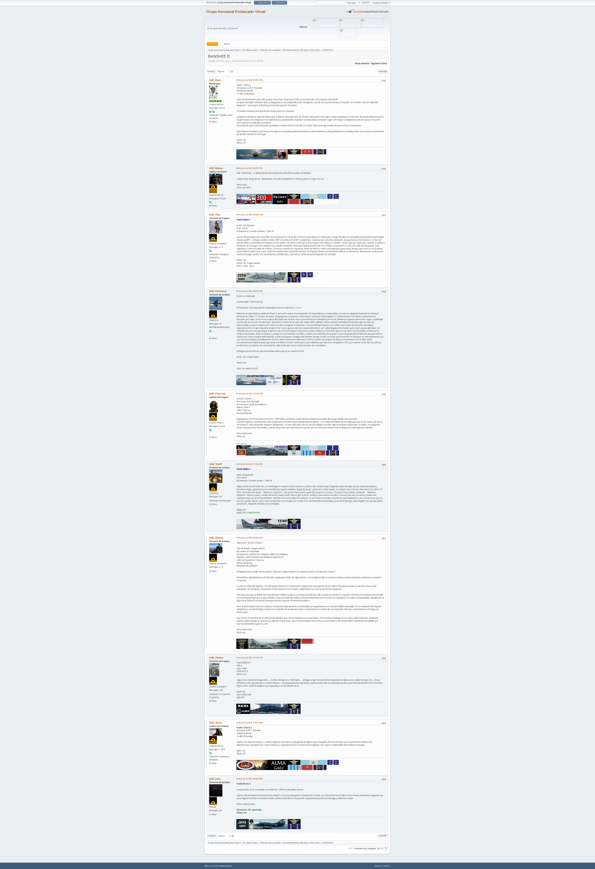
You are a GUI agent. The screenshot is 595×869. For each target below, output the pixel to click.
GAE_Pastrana (218, 291)
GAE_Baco (304, 50)
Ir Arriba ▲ (386, 866)
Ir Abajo (211, 71)
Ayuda (377, 866)
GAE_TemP (215, 464)
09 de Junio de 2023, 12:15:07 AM (249, 393)
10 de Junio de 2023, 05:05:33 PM (249, 537)
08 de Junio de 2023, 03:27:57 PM (249, 168)
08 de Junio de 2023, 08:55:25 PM (249, 291)
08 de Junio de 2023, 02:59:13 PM (249, 80)
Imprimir (383, 71)
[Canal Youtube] (210, 334)
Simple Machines (225, 866)
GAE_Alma (215, 722)
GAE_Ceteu (314, 50)
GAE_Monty (216, 537)
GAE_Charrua (217, 393)
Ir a (349, 848)
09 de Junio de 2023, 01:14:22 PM (249, 464)
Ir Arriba (211, 836)
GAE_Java (215, 778)
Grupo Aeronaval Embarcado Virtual (235, 11)
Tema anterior (362, 63)
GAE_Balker (216, 168)
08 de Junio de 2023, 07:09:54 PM (249, 214)
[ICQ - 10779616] (210, 111)
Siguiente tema (379, 63)
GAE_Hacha (216, 657)
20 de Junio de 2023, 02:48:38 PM (249, 778)
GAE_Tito (214, 214)
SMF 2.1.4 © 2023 (211, 866)
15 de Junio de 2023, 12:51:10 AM (249, 722)
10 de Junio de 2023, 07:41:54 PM (249, 657)
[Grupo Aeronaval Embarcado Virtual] (210, 433)
